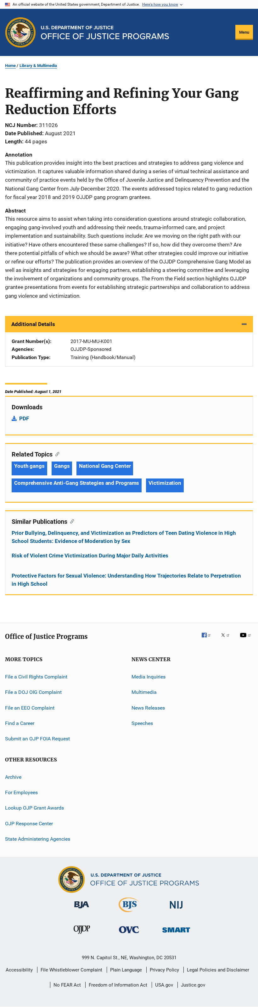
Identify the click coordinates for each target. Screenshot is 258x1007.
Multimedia (144, 692)
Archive (13, 777)
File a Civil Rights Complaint (36, 677)
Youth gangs (29, 466)
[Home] (105, 32)
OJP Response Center (29, 824)
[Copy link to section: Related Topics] (56, 454)
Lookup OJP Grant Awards (34, 808)
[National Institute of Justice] (176, 910)
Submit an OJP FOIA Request (37, 739)
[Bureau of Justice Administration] (81, 909)
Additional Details (33, 324)
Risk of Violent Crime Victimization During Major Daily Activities (90, 555)
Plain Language (126, 970)
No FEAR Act (67, 985)
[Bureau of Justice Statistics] (129, 913)
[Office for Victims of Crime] (129, 934)
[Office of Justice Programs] (20, 32)
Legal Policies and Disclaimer (218, 970)
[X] (227, 639)
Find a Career (19, 723)
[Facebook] (209, 639)
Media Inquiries (148, 677)
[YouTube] (246, 639)
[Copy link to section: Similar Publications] (70, 521)
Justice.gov (193, 985)
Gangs (62, 466)
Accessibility (19, 970)
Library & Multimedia (38, 65)
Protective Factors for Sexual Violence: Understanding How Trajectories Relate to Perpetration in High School (126, 580)
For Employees (21, 792)
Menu (244, 32)
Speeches (142, 723)
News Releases (148, 708)
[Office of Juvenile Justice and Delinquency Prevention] (82, 935)
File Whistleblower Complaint (71, 970)
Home (10, 65)
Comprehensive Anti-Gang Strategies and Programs (76, 483)
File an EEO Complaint (29, 708)
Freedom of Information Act (118, 985)
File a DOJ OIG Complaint (33, 692)
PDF (24, 418)
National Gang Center (105, 466)
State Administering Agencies (37, 839)
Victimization (165, 483)
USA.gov (164, 985)
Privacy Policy (164, 970)
